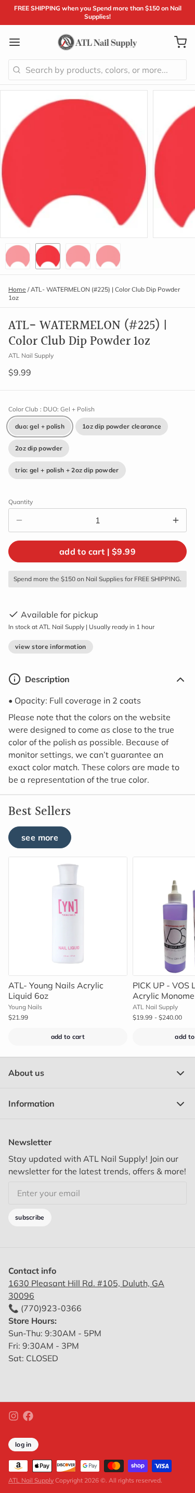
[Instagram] (13, 1416)
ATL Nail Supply (31, 1480)
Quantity (20, 502)
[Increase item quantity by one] (175, 520)
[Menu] (18, 42)
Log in (23, 1444)
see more (39, 837)
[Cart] (176, 42)
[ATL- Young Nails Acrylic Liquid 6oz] (67, 916)
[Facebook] (28, 1416)
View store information (50, 646)
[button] (97, 551)
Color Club (51, 409)
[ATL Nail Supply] (97, 42)
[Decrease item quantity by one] (19, 520)
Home (17, 289)
